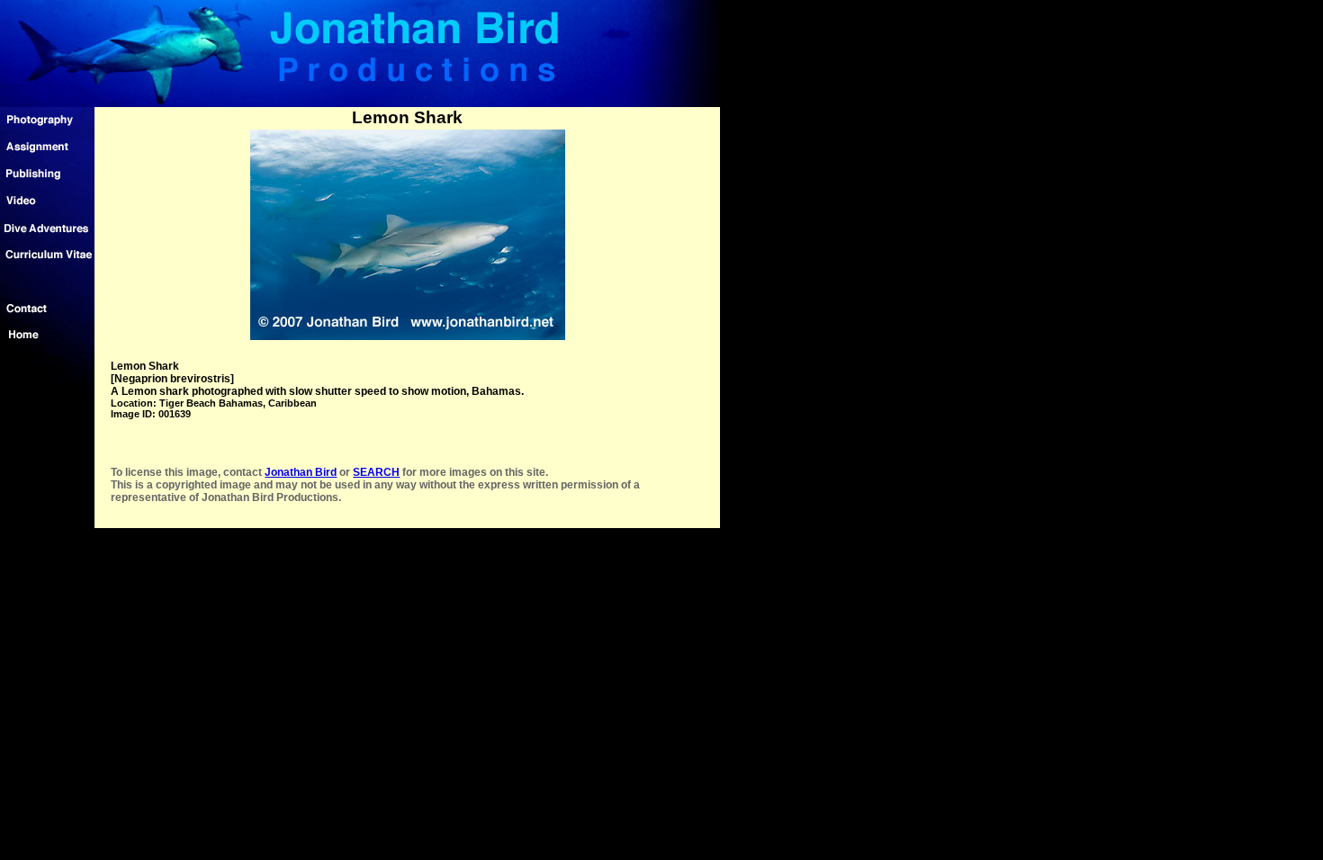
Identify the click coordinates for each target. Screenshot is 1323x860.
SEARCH (376, 472)
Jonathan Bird (301, 472)
